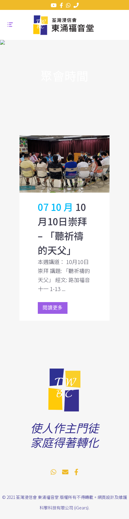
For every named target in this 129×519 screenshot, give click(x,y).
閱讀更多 (53, 308)
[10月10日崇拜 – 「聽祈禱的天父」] (65, 164)
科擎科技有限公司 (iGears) (64, 508)
